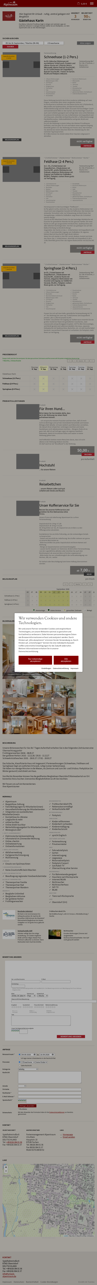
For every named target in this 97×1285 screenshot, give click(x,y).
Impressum (74, 668)
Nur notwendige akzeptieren (35, 660)
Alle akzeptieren (66, 660)
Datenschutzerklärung (61, 668)
